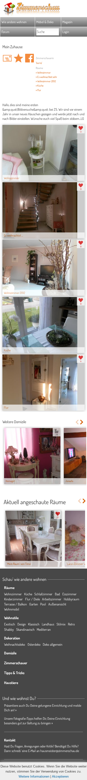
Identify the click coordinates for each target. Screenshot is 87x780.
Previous (77, 422)
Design (21, 624)
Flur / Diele (32, 599)
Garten (33, 604)
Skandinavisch (25, 629)
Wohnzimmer (13, 594)
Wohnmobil (11, 609)
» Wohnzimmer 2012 (46, 81)
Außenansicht (57, 604)
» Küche (40, 85)
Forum (5, 32)
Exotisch (9, 624)
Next (82, 422)
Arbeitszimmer (51, 599)
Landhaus (48, 624)
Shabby (9, 629)
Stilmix (61, 624)
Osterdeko (34, 644)
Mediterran (44, 629)
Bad (57, 594)
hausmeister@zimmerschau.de (59, 751)
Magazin (67, 22)
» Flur (38, 90)
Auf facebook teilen (29, 58)
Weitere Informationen (34, 776)
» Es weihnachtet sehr (46, 77)
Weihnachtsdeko (14, 644)
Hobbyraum (71, 599)
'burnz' (39, 63)
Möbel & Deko (44, 22)
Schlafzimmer (43, 594)
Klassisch (33, 624)
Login (65, 32)
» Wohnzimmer (43, 72)
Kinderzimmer (13, 599)
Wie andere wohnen (14, 22)
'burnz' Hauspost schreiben (7, 58)
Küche (28, 594)
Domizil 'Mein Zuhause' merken (18, 58)
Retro (71, 624)
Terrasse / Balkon (15, 604)
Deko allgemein (52, 644)
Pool (43, 604)
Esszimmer (69, 594)
